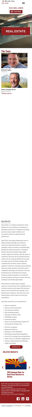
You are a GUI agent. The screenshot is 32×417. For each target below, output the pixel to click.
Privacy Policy (5, 394)
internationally (8, 387)
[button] (16, 347)
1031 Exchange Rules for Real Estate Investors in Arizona (15, 374)
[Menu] (23, 3)
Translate (28, 405)
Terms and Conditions (17, 394)
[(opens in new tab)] (16, 11)
